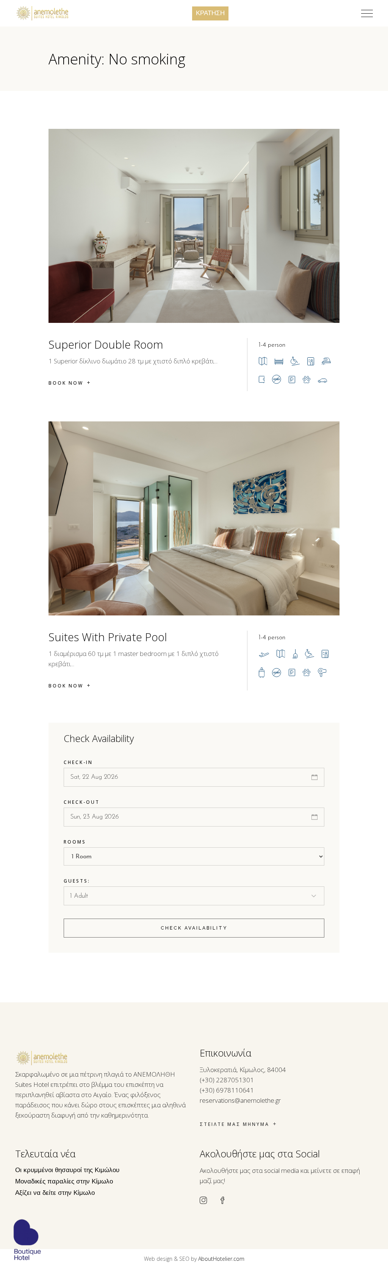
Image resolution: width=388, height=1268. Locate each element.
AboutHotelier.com (221, 1258)
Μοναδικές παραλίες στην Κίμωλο (64, 1182)
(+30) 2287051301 (227, 1079)
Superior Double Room (105, 344)
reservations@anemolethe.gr (240, 1100)
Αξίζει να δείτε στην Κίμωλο (55, 1193)
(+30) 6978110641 (227, 1090)
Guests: (77, 881)
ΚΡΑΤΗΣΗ (210, 13)
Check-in (78, 762)
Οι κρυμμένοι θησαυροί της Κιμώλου (67, 1170)
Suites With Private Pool (107, 636)
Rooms (75, 842)
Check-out (82, 802)
